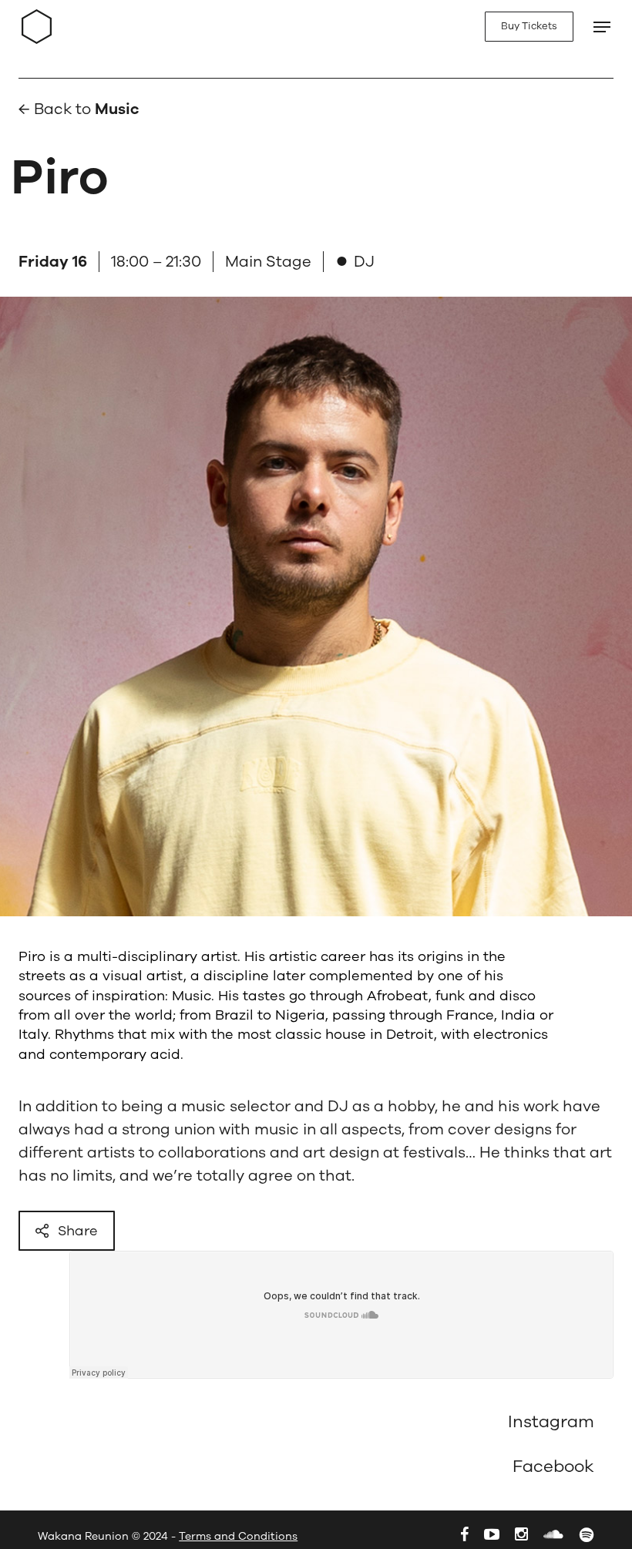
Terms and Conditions (238, 1536)
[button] (595, 27)
